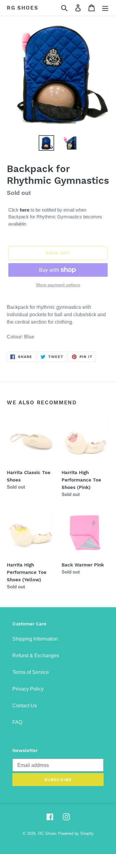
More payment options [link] (58, 284)
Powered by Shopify (76, 833)
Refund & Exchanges (35, 655)
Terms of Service (30, 672)
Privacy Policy (28, 689)
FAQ (17, 722)
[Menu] (105, 8)
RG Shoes (22, 8)
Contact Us (24, 705)
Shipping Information (35, 639)
